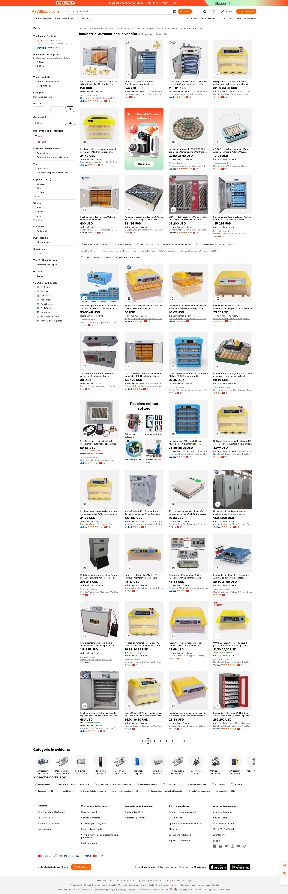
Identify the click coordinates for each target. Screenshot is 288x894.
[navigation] (54, 385)
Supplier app (148, 867)
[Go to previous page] (142, 741)
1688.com (113, 880)
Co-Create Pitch (45, 818)
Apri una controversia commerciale (185, 823)
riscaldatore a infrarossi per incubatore (114, 784)
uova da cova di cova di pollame (97, 257)
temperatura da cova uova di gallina (73, 784)
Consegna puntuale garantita (94, 823)
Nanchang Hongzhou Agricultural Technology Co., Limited (188, 94)
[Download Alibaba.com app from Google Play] (240, 867)
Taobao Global (156, 880)
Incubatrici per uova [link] (193, 28)
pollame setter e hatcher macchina (160, 251)
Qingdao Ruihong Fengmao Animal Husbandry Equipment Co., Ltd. (144, 386)
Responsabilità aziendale (49, 823)
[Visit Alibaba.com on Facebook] (214, 846)
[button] (175, 11)
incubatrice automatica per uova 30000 (200, 251)
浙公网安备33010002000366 (193, 889)
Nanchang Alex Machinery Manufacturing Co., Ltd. (99, 162)
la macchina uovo (173, 784)
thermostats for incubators (94, 791)
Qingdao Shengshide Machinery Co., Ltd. (143, 230)
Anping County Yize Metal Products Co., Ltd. (144, 318)
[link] (284, 865)
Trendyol (176, 880)
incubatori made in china (129, 257)
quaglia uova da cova (148, 784)
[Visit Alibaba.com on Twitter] (226, 846)
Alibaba (82, 28)
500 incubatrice (91, 251)
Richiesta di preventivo (135, 818)
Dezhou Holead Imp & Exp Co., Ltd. (229, 233)
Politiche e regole (89, 843)
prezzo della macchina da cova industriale (217, 244)
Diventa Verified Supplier (224, 829)
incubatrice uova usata (200, 791)
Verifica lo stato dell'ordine (225, 823)
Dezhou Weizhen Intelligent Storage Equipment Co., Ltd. (232, 390)
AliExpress (101, 880)
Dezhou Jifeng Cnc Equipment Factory (231, 166)
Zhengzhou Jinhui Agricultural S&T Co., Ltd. (99, 98)
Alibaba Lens (52, 867)
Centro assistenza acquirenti (182, 812)
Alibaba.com (200, 867)
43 (184, 741)
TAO (167, 880)
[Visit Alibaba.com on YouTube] (238, 846)
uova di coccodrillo (227, 791)
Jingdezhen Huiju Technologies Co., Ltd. (187, 318)
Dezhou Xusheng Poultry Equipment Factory (144, 94)
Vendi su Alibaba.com (222, 812)
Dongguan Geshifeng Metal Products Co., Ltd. (188, 454)
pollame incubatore (198, 784)
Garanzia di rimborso (90, 818)
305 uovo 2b (220, 784)
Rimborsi (173, 829)
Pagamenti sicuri (89, 812)
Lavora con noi (44, 829)
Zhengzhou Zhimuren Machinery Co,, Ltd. (99, 460)
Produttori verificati (134, 812)
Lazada (144, 880)
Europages (188, 880)
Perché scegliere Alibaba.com (51, 812)
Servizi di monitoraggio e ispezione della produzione (99, 836)
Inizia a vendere (220, 818)
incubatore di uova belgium (95, 244)
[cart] (214, 12)
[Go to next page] (190, 741)
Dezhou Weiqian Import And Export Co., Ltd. (232, 318)
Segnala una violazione (179, 840)
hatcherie (238, 784)
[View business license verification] (171, 889)
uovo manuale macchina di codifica (121, 251)
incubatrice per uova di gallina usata (166, 791)
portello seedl (44, 784)
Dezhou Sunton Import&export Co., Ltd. (98, 386)
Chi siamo (42, 806)
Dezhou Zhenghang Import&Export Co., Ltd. (99, 322)
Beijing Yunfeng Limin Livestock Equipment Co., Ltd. (188, 230)
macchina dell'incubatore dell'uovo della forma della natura (165, 244)
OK (70, 109)
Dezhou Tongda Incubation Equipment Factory (188, 390)
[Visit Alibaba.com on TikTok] (244, 846)
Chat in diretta (175, 818)
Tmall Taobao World (129, 880)
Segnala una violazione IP (180, 835)
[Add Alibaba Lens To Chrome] (81, 867)
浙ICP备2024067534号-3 (220, 889)
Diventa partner (220, 835)
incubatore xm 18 (45, 791)
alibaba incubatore (123, 244)
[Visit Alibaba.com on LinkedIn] (220, 846)
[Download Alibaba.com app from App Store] (218, 867)
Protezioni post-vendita (92, 829)
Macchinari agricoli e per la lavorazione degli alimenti (155, 28)
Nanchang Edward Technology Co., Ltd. (231, 94)
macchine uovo (68, 791)
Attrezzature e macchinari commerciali (108, 28)
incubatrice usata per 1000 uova (128, 791)
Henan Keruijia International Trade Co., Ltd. (99, 230)
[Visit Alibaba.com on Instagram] (232, 846)
